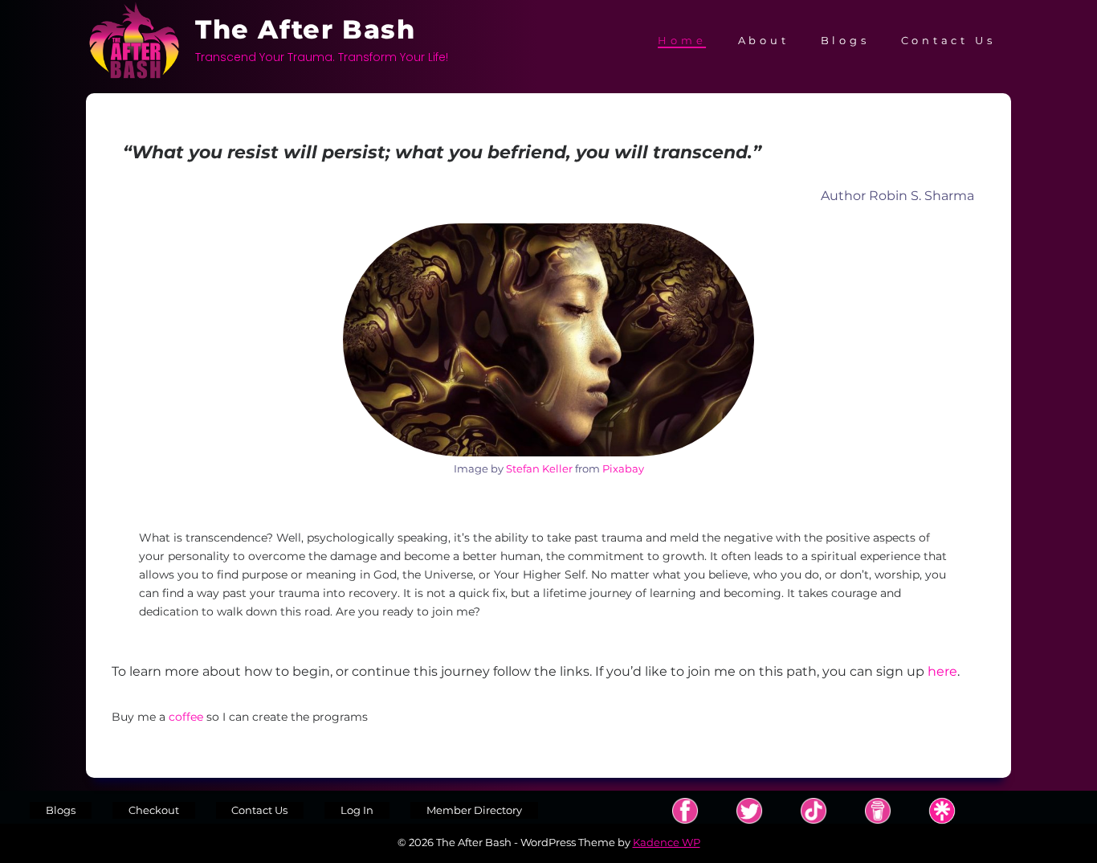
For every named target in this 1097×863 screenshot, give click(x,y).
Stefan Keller (539, 469)
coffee (187, 717)
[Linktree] (942, 811)
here (942, 671)
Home (682, 40)
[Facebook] (685, 811)
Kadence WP (666, 842)
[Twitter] (749, 811)
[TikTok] (813, 811)
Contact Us (948, 40)
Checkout (153, 810)
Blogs (845, 40)
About (763, 40)
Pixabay (623, 469)
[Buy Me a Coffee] (878, 811)
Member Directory (474, 810)
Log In (357, 810)
